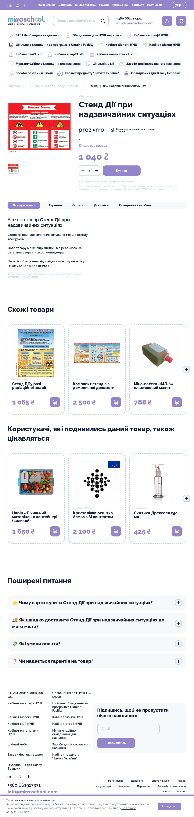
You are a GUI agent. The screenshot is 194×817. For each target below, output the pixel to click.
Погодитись (169, 806)
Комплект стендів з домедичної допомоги (93, 386)
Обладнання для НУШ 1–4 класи (97, 35)
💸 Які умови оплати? (36, 643)
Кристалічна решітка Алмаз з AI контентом (93, 515)
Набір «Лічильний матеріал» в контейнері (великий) (34, 517)
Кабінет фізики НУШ (164, 45)
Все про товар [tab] (23, 205)
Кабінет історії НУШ (69, 54)
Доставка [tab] (101, 205)
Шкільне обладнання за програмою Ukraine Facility (54, 45)
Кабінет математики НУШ (115, 54)
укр (178, 5)
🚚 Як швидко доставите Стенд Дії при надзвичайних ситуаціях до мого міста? (88, 623)
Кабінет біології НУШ (121, 45)
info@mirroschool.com (134, 23)
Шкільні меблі (103, 63)
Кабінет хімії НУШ (29, 54)
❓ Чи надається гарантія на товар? (52, 661)
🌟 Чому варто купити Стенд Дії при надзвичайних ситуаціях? (82, 602)
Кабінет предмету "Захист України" (92, 73)
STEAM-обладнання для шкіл (38, 35)
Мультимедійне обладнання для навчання (48, 63)
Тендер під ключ (85, 4)
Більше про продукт (94, 145)
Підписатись (116, 743)
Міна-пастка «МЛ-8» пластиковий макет (153, 386)
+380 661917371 (129, 18)
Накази (104, 4)
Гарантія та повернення (172, 786)
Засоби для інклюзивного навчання (153, 63)
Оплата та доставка (174, 791)
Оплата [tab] (77, 205)
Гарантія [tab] (55, 205)
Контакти (137, 4)
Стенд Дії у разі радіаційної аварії (29, 386)
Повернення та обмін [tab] (135, 205)
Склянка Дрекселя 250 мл (156, 515)
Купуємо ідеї (120, 4)
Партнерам (154, 4)
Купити (121, 170)
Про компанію (46, 4)
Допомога (65, 4)
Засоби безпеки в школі (34, 73)
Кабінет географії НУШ (151, 35)
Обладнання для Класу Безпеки (155, 73)
